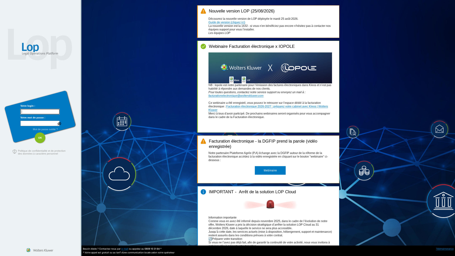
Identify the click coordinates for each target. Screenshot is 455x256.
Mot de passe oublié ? (45, 129)
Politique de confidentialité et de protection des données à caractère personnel (42, 152)
